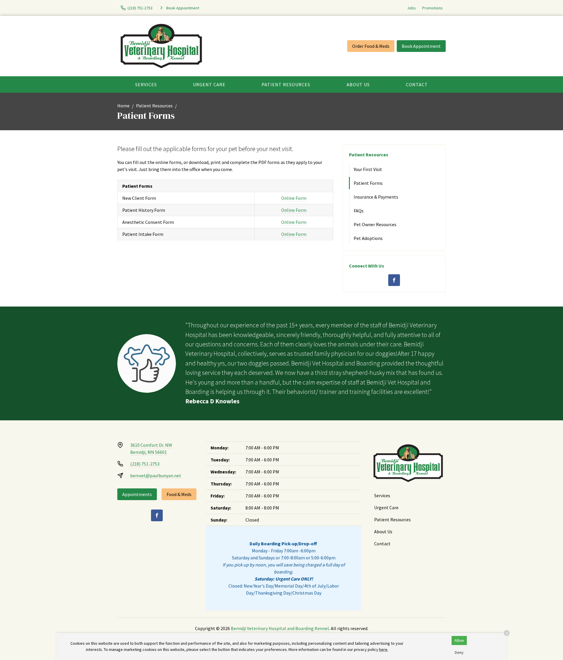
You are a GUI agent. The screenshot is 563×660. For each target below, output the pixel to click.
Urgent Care (209, 84)
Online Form (293, 198)
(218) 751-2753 (145, 464)
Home (123, 106)
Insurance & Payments (376, 197)
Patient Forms (368, 183)
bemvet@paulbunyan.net (155, 475)
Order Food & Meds (370, 46)
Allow (459, 640)
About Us (358, 84)
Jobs (411, 8)
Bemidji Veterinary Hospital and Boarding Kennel (280, 628)
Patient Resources (286, 84)
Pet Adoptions (368, 238)
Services (146, 84)
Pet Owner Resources (375, 224)
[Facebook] (394, 280)
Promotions (432, 8)
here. (383, 649)
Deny (459, 652)
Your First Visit (368, 169)
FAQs (359, 211)
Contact (417, 84)
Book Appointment (421, 46)
